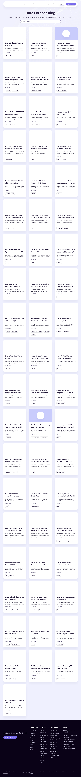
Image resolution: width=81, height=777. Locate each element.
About (32, 747)
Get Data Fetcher (9, 737)
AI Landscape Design (69, 748)
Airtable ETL (43, 744)
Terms (22, 772)
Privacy (28, 772)
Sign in (62, 4)
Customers (33, 750)
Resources (46, 4)
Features (35, 4)
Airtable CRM (54, 731)
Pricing (55, 4)
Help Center (33, 731)
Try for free (70, 4)
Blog (31, 738)
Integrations (25, 4)
